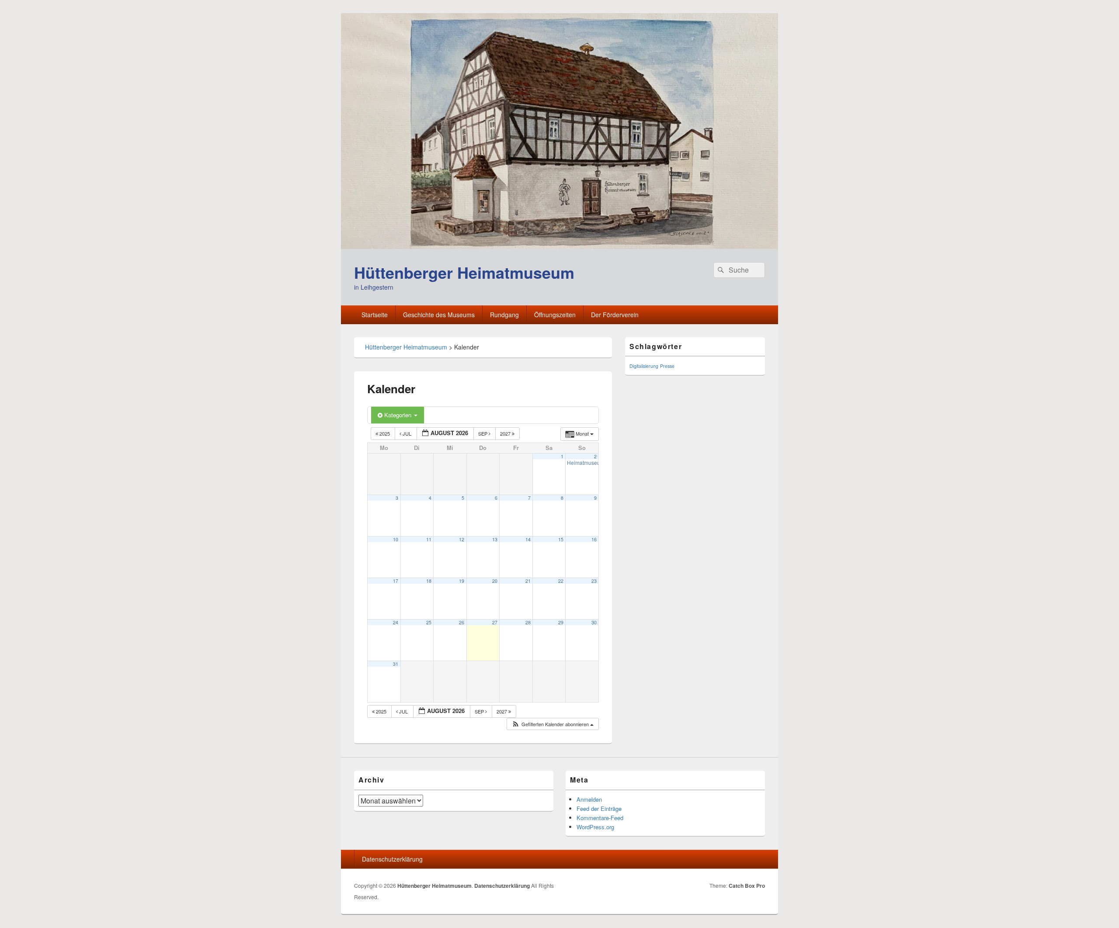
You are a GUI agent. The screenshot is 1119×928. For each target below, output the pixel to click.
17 (395, 581)
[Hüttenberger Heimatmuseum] (559, 246)
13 (494, 539)
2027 (506, 433)
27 (494, 622)
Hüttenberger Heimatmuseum (464, 272)
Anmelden (589, 799)
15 (560, 539)
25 (428, 622)
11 (428, 539)
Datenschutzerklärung (392, 859)
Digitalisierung (643, 366)
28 (528, 622)
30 (594, 622)
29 (560, 622)
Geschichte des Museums (439, 314)
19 (461, 581)
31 (395, 664)
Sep (483, 433)
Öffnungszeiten (555, 314)
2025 (384, 433)
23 (594, 581)
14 (528, 539)
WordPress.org (595, 827)
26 (461, 622)
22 (560, 581)
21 (528, 581)
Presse (667, 366)
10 (395, 539)
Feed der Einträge (599, 808)
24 (395, 622)
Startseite (374, 314)
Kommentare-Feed (600, 818)
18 (428, 581)
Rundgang (504, 314)
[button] (552, 724)
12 (461, 539)
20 (494, 581)
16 (594, 539)
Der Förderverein (615, 314)
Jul (407, 433)
